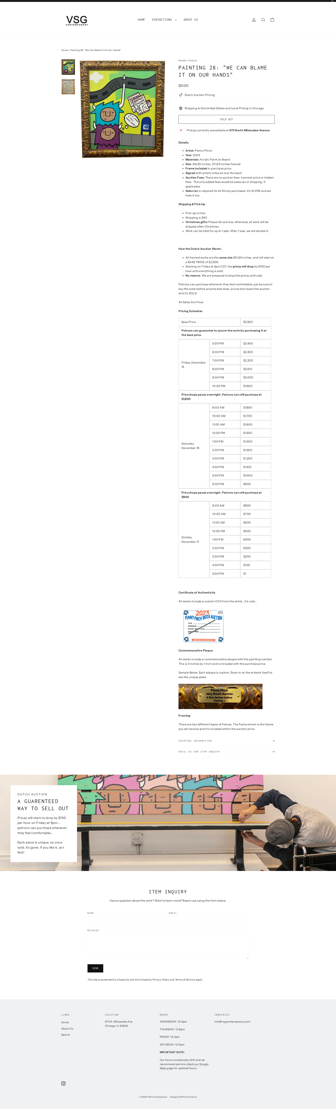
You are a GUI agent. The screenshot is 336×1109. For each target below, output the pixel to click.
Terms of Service (185, 979)
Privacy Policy (160, 979)
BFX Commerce (189, 1097)
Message (93, 930)
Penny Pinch (187, 60)
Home (141, 19)
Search (65, 1034)
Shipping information (195, 741)
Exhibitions (163, 19)
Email (173, 913)
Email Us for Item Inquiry (199, 752)
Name (91, 913)
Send (95, 968)
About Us (191, 19)
